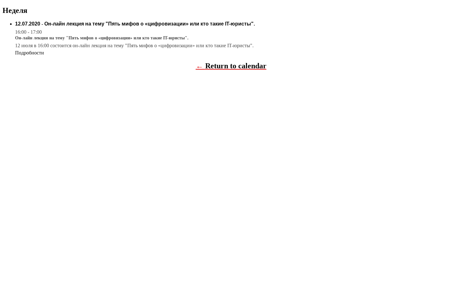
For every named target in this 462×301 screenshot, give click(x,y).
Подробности (29, 52)
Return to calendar (236, 66)
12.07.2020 (27, 23)
